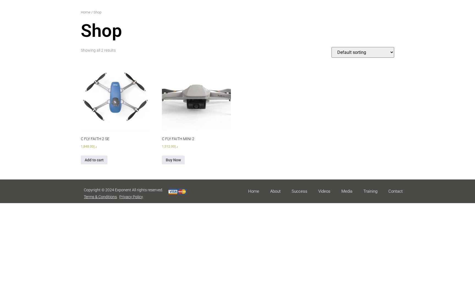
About (275, 191)
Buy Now (173, 160)
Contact (395, 191)
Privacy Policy (131, 197)
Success (299, 191)
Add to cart (94, 160)
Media (346, 191)
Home (85, 12)
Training (370, 191)
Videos (324, 191)
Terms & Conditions (100, 197)
